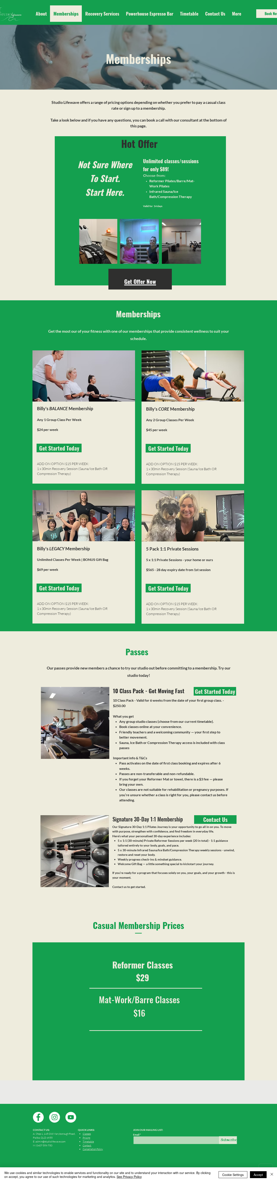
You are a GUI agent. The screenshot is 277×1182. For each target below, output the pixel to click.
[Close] (271, 1175)
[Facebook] (38, 1117)
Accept (258, 1175)
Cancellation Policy (93, 1149)
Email (136, 1134)
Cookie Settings (233, 1175)
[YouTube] (70, 1117)
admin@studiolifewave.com (50, 1141)
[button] (237, 13)
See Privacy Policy (129, 1176)
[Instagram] (54, 1117)
